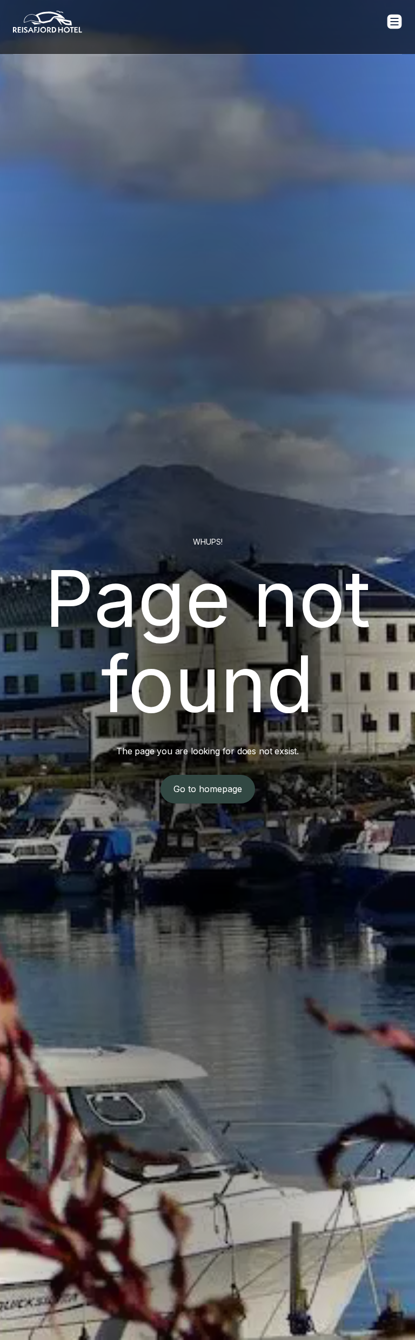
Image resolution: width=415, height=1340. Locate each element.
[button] (394, 21)
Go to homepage (207, 788)
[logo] (47, 22)
